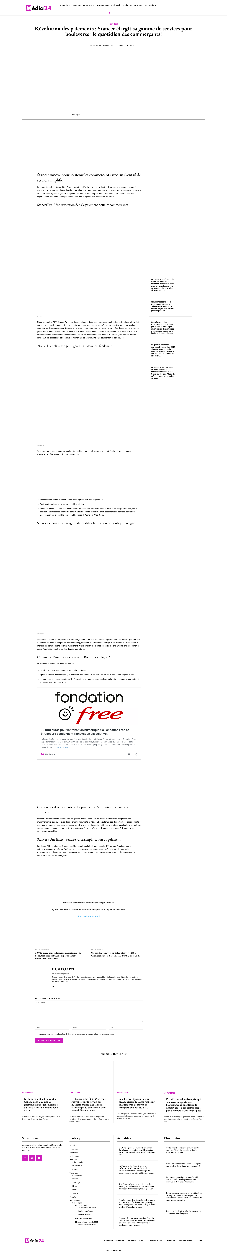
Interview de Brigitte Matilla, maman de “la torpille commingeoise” (183, 1212)
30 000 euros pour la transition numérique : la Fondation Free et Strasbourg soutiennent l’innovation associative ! (58, 955)
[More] (152, 114)
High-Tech (113, 24)
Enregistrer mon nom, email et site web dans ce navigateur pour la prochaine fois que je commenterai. (76, 1034)
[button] (108, 12)
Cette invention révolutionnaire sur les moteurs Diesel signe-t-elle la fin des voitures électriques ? (183, 1150)
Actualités (27, 1093)
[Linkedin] (53, 986)
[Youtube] (39, 1158)
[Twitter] (32, 1158)
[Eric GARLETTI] (41, 977)
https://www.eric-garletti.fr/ (61, 974)
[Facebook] (25, 1158)
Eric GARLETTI (106, 45)
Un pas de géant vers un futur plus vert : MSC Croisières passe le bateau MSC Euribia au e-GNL (115, 954)
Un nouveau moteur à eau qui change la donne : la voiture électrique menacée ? (183, 1164)
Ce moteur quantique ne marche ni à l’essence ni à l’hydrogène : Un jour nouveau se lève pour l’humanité (182, 1179)
